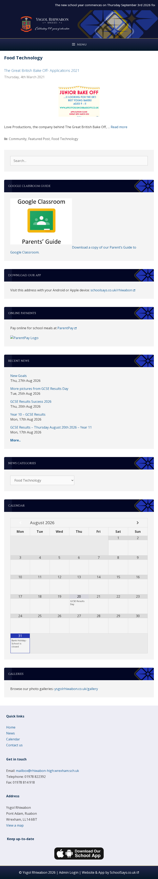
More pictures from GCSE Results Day (39, 388)
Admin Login (68, 872)
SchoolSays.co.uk (123, 872)
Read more (119, 127)
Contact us (14, 745)
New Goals (18, 375)
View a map (15, 825)
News (10, 733)
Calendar (13, 739)
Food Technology (64, 139)
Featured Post (39, 139)
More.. (15, 440)
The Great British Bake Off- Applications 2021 (41, 70)
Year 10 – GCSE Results (27, 414)
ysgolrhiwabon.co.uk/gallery (76, 689)
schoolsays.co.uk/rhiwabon (111, 290)
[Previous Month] (20, 522)
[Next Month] (138, 522)
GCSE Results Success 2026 (30, 401)
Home (10, 727)
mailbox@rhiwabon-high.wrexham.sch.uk (47, 770)
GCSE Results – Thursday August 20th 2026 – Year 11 (51, 427)
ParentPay (65, 328)
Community (18, 139)
